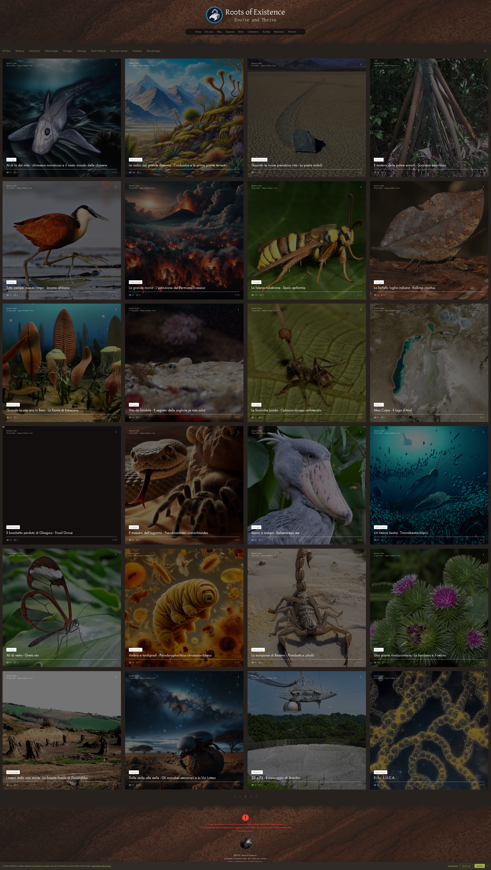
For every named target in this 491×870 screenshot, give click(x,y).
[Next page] (256, 796)
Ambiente (137, 50)
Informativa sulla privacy (101, 866)
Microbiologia (153, 50)
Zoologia (67, 50)
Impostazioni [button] (453, 866)
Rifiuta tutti (466, 866)
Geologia (81, 50)
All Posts (6, 50)
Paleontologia (51, 50)
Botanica (20, 50)
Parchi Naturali (98, 50)
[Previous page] (234, 796)
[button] (485, 51)
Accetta (480, 866)
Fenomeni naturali (119, 50)
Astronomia (34, 50)
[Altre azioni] (116, 64)
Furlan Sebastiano (256, 861)
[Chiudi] (487, 866)
